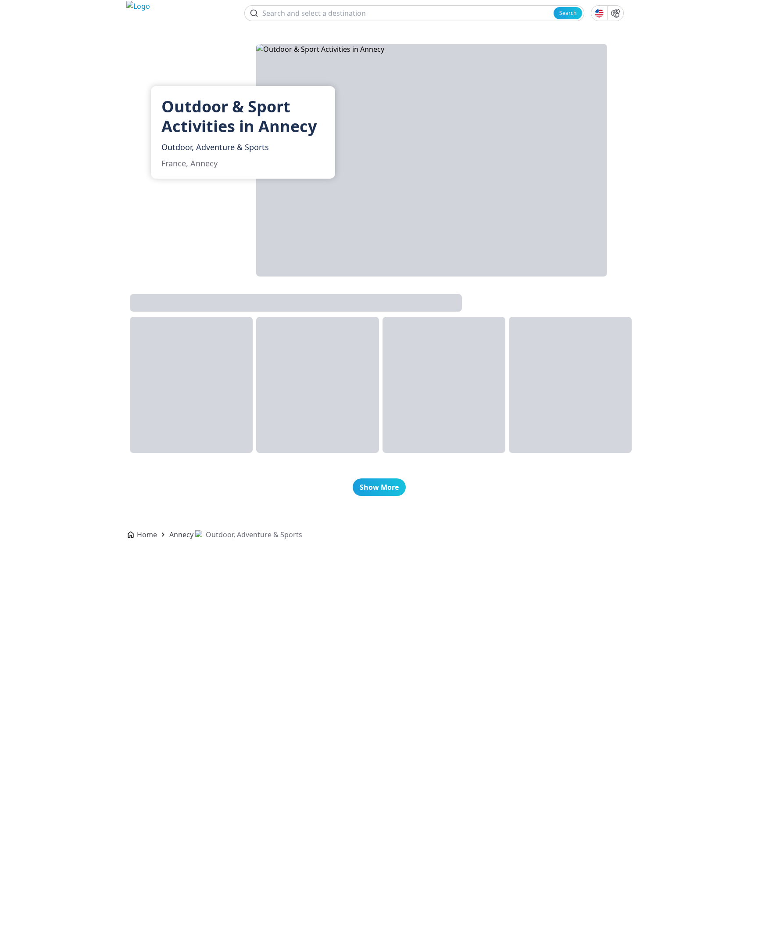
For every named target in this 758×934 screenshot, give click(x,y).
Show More (379, 487)
